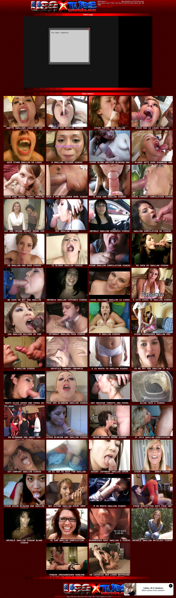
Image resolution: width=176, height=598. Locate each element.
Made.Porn (127, 5)
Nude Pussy (109, 6)
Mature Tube (106, 5)
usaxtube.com (60, 596)
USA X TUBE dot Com (113, 1)
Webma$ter (116, 596)
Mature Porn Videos (117, 5)
